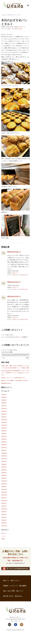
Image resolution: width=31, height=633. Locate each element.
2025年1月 (4, 417)
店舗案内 (24, 585)
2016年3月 (4, 517)
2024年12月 (4, 419)
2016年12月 (4, 509)
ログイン (19, 337)
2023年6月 (4, 470)
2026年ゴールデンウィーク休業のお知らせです (13, 377)
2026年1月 (4, 405)
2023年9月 (4, 461)
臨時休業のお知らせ (6, 383)
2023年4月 (4, 475)
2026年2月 (4, 403)
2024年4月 (4, 442)
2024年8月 (4, 430)
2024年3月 (4, 444)
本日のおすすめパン (14, 252)
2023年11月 (4, 456)
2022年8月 (4, 486)
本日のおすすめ (18, 28)
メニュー (3, 536)
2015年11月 (4, 525)
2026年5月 (4, 397)
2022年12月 (4, 481)
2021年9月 (4, 497)
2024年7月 (4, 433)
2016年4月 (4, 514)
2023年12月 (4, 453)
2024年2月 (4, 447)
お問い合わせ (9, 596)
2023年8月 (4, 464)
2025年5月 (4, 411)
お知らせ (4, 14)
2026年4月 (4, 400)
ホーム (7, 580)
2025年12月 (4, 408)
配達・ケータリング (11, 585)
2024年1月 (4, 450)
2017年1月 (4, 506)
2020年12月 (4, 500)
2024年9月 (4, 428)
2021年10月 (4, 495)
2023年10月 (4, 458)
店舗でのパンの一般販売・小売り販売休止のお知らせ (14, 380)
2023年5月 (4, 472)
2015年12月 (4, 523)
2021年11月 (4, 492)
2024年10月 (4, 425)
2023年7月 (4, 467)
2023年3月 (4, 478)
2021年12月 (4, 489)
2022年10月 (4, 484)
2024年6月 (4, 436)
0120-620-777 (17, 561)
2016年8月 (4, 511)
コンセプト (16, 580)
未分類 (3, 539)
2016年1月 (4, 520)
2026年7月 (4, 394)
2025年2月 (4, 414)
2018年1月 (4, 503)
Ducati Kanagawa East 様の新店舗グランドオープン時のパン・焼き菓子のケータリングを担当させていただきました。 (15, 372)
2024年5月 (4, 439)
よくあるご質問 (10, 591)
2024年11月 (4, 422)
